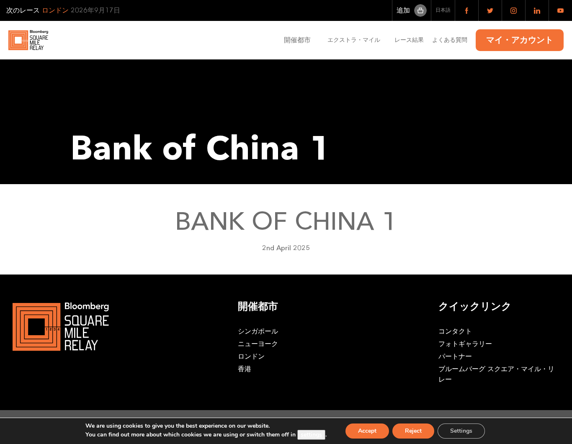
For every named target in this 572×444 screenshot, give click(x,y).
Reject (413, 431)
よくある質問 (449, 40)
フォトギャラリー (465, 343)
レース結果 (409, 40)
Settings (461, 431)
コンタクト (455, 331)
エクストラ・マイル (356, 40)
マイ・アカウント (519, 40)
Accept (367, 431)
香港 (244, 368)
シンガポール (258, 331)
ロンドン (251, 356)
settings (311, 435)
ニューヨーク (258, 343)
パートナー (455, 356)
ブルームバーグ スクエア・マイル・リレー (496, 374)
